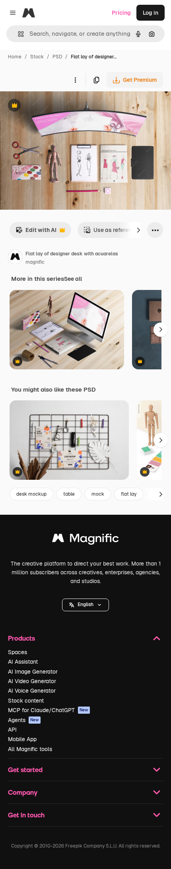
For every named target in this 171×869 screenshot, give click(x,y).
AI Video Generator (32, 681)
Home (14, 57)
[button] (85, 605)
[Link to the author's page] (15, 258)
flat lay (128, 494)
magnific (35, 262)
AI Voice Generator (32, 690)
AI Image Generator (33, 671)
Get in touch (26, 815)
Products (21, 638)
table (69, 494)
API (12, 729)
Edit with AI (36, 232)
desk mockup (31, 494)
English (85, 604)
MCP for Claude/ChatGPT (48, 710)
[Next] (138, 230)
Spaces (17, 652)
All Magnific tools (30, 749)
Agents (23, 720)
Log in (150, 12)
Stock (37, 57)
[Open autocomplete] (18, 34)
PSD (57, 57)
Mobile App (22, 739)
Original (51, 106)
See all (73, 278)
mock (97, 494)
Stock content (26, 700)
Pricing (121, 12)
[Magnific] (85, 540)
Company (22, 792)
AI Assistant (23, 661)
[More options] (75, 80)
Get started (25, 769)
